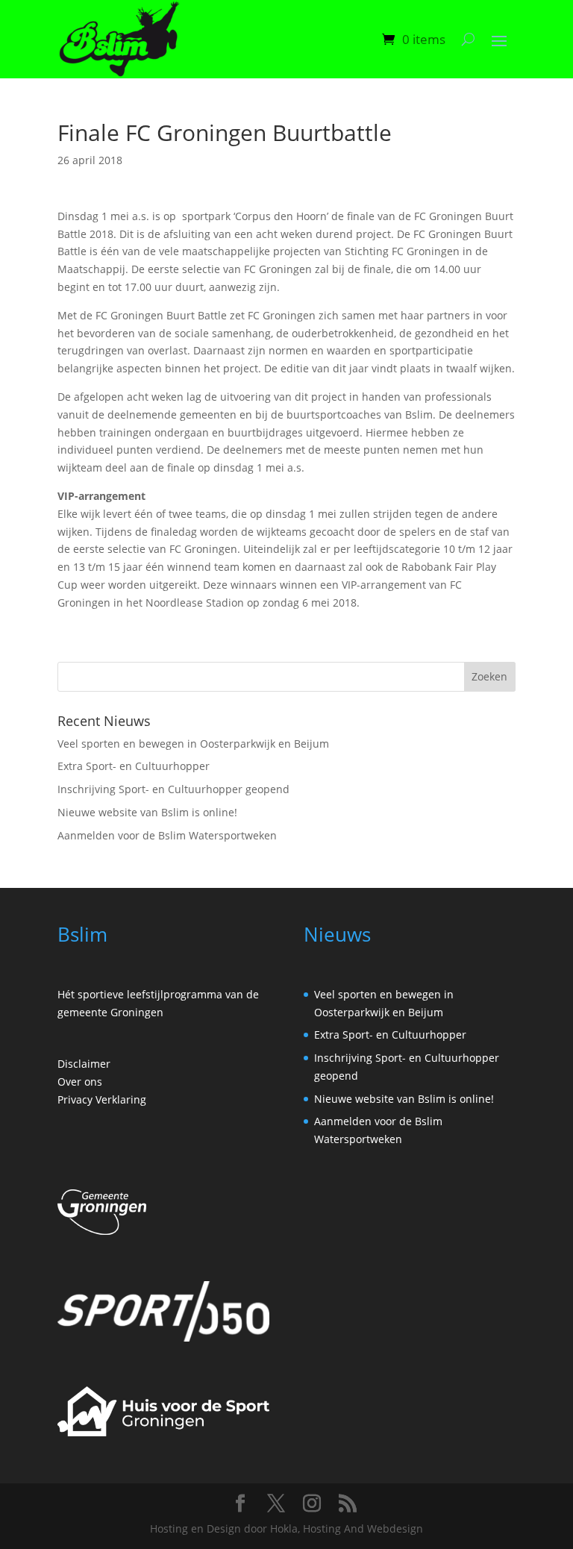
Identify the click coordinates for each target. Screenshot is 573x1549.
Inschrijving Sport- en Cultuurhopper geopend (173, 789)
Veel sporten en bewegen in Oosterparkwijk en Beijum (193, 743)
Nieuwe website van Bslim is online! (147, 812)
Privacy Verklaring (101, 1099)
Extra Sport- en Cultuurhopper (133, 766)
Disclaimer (83, 1064)
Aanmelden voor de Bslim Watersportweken (167, 835)
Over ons (79, 1081)
